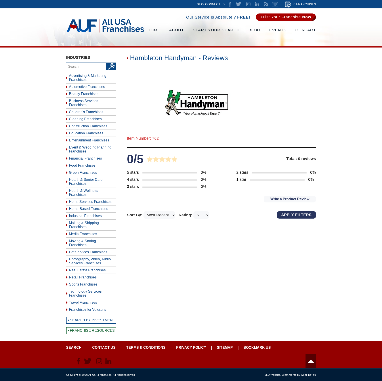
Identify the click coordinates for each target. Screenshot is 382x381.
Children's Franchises (86, 112)
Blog (254, 30)
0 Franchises (305, 4)
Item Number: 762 (143, 138)
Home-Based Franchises (88, 209)
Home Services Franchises (90, 202)
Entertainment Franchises (89, 140)
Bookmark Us (257, 347)
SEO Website (272, 375)
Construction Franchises (88, 126)
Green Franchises (83, 172)
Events (277, 30)
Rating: (186, 215)
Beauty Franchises (83, 94)
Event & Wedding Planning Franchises (90, 149)
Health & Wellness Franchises (83, 192)
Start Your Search (216, 30)
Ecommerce (289, 375)
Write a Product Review (289, 199)
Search (74, 347)
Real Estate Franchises (87, 270)
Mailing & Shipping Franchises (84, 225)
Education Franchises (86, 133)
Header (311, 361)
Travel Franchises (83, 302)
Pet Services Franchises (88, 252)
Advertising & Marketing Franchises (87, 78)
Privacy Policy (191, 347)
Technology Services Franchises (85, 293)
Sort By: (135, 215)
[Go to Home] (105, 32)
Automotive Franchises (87, 87)
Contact (305, 30)
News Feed (266, 4)
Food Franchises (82, 165)
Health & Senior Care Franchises (86, 181)
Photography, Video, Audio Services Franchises (90, 261)
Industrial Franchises (85, 216)
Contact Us (104, 347)
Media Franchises (83, 234)
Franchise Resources (92, 330)
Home (153, 30)
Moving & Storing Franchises (82, 243)
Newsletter (275, 4)
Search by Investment (92, 320)
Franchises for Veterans (87, 309)
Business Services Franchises (83, 103)
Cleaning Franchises (85, 119)
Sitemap (225, 347)
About (176, 30)
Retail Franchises (83, 277)
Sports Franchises (83, 284)
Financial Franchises (85, 158)
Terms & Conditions (146, 347)
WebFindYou (308, 375)
